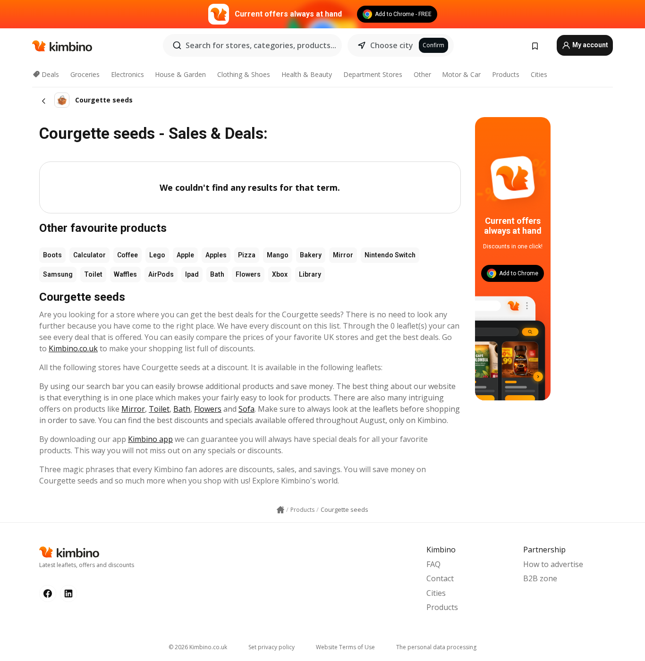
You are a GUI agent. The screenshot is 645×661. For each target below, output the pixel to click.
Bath (217, 274)
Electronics (127, 74)
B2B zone (540, 578)
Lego (157, 255)
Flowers (248, 274)
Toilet (93, 274)
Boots (52, 255)
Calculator (89, 255)
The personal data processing (436, 647)
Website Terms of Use (345, 647)
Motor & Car (461, 74)
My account (589, 45)
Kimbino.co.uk (73, 348)
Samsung (58, 274)
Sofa (246, 409)
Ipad (192, 274)
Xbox (280, 274)
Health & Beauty (306, 74)
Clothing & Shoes (243, 74)
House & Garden (180, 74)
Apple (185, 255)
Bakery (311, 255)
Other (422, 74)
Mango (278, 255)
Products (505, 74)
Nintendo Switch (390, 255)
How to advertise (553, 564)
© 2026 (198, 647)
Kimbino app (150, 439)
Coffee (127, 255)
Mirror (343, 255)
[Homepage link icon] (280, 510)
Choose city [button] (391, 45)
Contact (440, 578)
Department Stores (372, 74)
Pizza (246, 255)
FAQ (433, 564)
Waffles (125, 274)
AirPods (161, 274)
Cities (539, 74)
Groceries (85, 74)
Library (310, 274)
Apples (216, 255)
